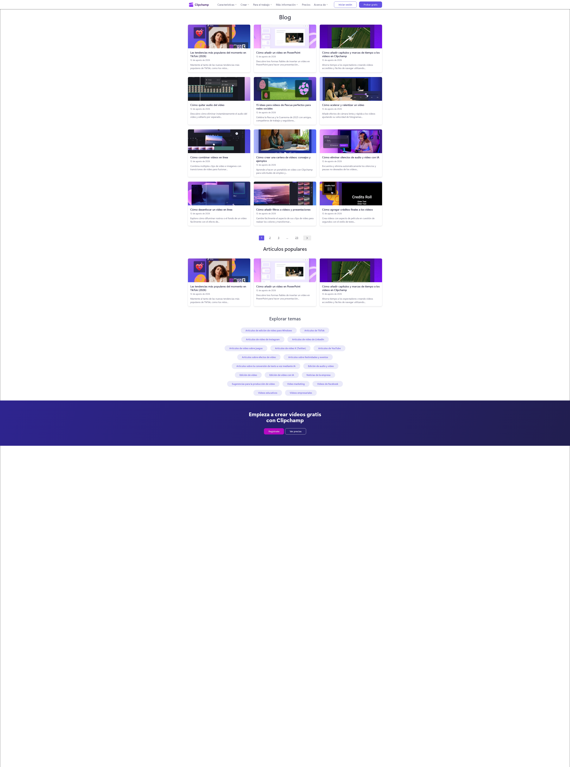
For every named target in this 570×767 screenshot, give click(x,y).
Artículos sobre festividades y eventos (308, 357)
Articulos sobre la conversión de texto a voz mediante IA (266, 366)
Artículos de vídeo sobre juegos (246, 348)
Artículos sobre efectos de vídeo (259, 357)
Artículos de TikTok (314, 330)
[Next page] (307, 238)
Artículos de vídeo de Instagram (263, 339)
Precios (306, 4)
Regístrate (274, 431)
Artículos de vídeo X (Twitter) (290, 348)
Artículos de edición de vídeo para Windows (269, 330)
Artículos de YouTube (329, 348)
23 (296, 237)
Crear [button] (244, 4)
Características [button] (225, 4)
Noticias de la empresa (318, 374)
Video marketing (296, 383)
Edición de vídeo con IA (281, 374)
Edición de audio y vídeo (321, 366)
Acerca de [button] (320, 4)
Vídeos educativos (267, 392)
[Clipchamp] (199, 4)
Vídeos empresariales (301, 392)
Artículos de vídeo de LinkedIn (308, 339)
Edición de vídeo (248, 374)
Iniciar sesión (345, 4)
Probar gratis (370, 4)
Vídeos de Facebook (327, 383)
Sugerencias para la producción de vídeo (253, 383)
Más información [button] (286, 4)
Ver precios (295, 431)
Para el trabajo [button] (261, 4)
